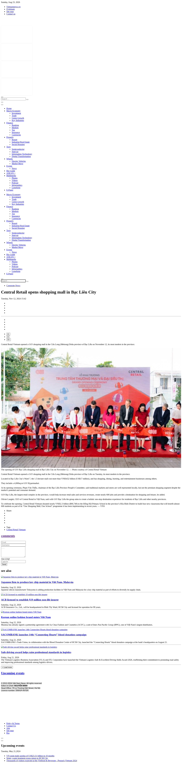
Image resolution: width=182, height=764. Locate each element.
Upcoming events (12, 673)
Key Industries (18, 120)
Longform (16, 187)
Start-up (15, 151)
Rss (7, 733)
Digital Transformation (21, 156)
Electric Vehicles (19, 161)
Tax (13, 130)
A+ (8, 340)
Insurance (16, 132)
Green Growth (18, 118)
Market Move (17, 163)
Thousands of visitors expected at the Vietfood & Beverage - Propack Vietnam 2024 (41, 760)
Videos (15, 180)
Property (10, 137)
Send (4, 564)
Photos (14, 178)
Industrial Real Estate (21, 142)
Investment (16, 113)
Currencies (16, 135)
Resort (14, 139)
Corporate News (13, 285)
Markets (15, 127)
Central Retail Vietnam (16, 529)
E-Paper (9, 190)
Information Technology (22, 154)
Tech (8, 147)
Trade (14, 115)
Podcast (15, 183)
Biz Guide (10, 171)
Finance (9, 123)
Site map (10, 11)
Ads (8, 728)
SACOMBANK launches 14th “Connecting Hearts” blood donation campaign (43, 634)
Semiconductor (18, 149)
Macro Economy (13, 111)
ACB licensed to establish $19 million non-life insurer (30, 599)
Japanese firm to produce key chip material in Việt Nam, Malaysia (37, 582)
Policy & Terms (13, 723)
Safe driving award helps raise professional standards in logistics (36, 652)
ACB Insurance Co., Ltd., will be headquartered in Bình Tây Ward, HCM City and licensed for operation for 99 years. (51, 607)
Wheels (9, 159)
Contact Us (11, 726)
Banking (15, 125)
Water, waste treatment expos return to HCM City (27, 758)
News (14, 168)
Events (9, 166)
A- (8, 334)
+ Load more (7, 667)
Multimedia (11, 175)
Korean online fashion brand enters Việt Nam (26, 617)
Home (9, 108)
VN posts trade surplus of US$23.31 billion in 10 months (30, 756)
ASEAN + (10, 173)
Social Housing (18, 144)
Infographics (17, 185)
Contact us (10, 14)
